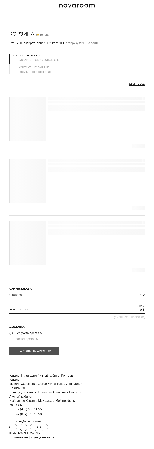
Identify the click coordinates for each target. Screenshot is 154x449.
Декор (42, 383)
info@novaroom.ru (28, 421)
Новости (75, 392)
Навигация (29, 375)
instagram (34, 427)
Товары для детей (69, 383)
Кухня (52, 383)
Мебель (14, 383)
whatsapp (23, 427)
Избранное (17, 400)
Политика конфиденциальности (31, 437)
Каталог (14, 375)
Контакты (67, 375)
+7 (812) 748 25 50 (29, 414)
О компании (59, 392)
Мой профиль (65, 400)
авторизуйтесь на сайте (82, 43)
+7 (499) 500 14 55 (29, 409)
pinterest (44, 427)
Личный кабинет (49, 375)
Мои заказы (46, 400)
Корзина (32, 400)
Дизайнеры (29, 392)
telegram (13, 427)
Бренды (15, 392)
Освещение (29, 383)
